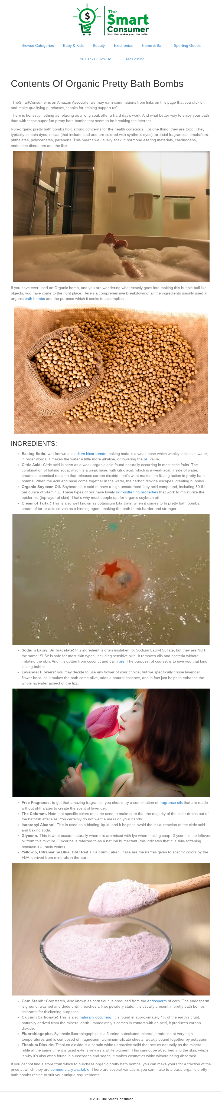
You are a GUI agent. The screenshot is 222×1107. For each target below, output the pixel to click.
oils (122, 661)
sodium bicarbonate (89, 453)
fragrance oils (171, 802)
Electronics (123, 45)
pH (146, 459)
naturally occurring (95, 1017)
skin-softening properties (137, 492)
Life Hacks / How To (94, 59)
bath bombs (35, 298)
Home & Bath (153, 45)
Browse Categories (37, 45)
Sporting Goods (187, 45)
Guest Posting (132, 59)
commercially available (70, 1069)
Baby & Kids (73, 45)
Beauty (99, 45)
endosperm (157, 1001)
